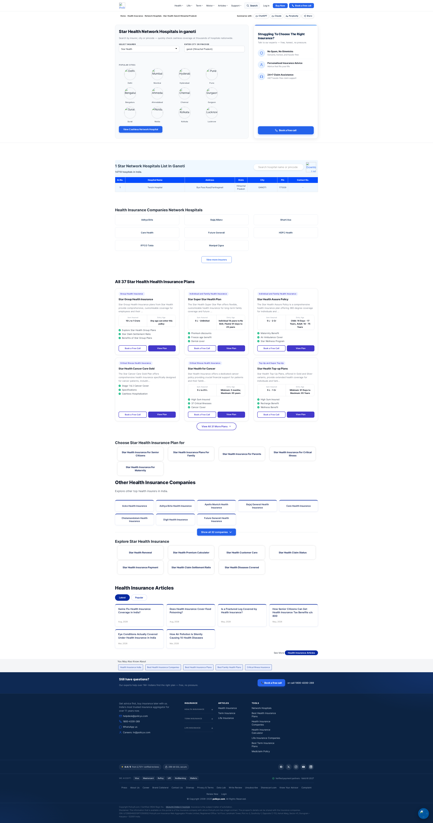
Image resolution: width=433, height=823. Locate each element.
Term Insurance (226, 713)
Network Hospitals (261, 708)
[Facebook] (281, 767)
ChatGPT (263, 16)
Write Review (235, 787)
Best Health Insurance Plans (198, 667)
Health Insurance (227, 708)
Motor (210, 5)
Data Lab (221, 787)
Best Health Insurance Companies (163, 667)
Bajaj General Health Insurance (257, 506)
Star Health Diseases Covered (242, 567)
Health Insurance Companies (261, 723)
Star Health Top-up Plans (272, 368)
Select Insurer (127, 44)
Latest (122, 597)
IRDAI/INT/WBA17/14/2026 (178, 807)
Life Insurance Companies (266, 738)
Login (224, 794)
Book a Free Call (133, 348)
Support (236, 5)
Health (179, 5)
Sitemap (190, 787)
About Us (135, 787)
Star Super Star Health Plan (204, 299)
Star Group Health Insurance (136, 299)
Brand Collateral (160, 787)
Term (199, 5)
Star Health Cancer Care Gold (137, 368)
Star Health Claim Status (293, 552)
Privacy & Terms (205, 787)
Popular (139, 597)
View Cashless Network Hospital (140, 129)
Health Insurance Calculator (261, 731)
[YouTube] (303, 767)
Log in (266, 5)
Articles (222, 5)
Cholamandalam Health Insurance (134, 519)
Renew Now (212, 794)
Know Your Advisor (289, 787)
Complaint (306, 787)
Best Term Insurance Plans (263, 745)
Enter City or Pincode (196, 44)
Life (189, 5)
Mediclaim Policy (261, 751)
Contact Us (177, 787)
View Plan (162, 348)
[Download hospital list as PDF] (311, 167)
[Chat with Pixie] (423, 813)
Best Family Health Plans (229, 667)
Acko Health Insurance (134, 506)
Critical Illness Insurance (258, 667)
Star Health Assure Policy (272, 299)
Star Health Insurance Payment (140, 567)
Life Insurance (226, 718)
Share (309, 16)
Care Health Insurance (298, 506)
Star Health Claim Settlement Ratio (191, 567)
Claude (278, 16)
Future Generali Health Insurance (216, 519)
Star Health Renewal (140, 552)
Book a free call (303, 5)
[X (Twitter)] (289, 767)
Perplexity (293, 16)
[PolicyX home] (122, 6)
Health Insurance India (130, 667)
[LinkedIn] (311, 767)
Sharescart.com (269, 787)
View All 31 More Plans (215, 426)
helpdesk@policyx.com (135, 716)
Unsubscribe (251, 787)
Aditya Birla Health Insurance (175, 506)
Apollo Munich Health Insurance (216, 506)
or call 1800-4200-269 (301, 682)
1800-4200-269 (131, 721)
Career (146, 787)
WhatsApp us (130, 726)
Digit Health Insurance (175, 519)
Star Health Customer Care (241, 552)
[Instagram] (296, 767)
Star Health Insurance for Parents (242, 453)
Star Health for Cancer (201, 368)
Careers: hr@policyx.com (136, 732)
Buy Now (280, 5)
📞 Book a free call (271, 682)
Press (124, 787)
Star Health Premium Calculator (191, 552)
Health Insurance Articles (301, 652)
